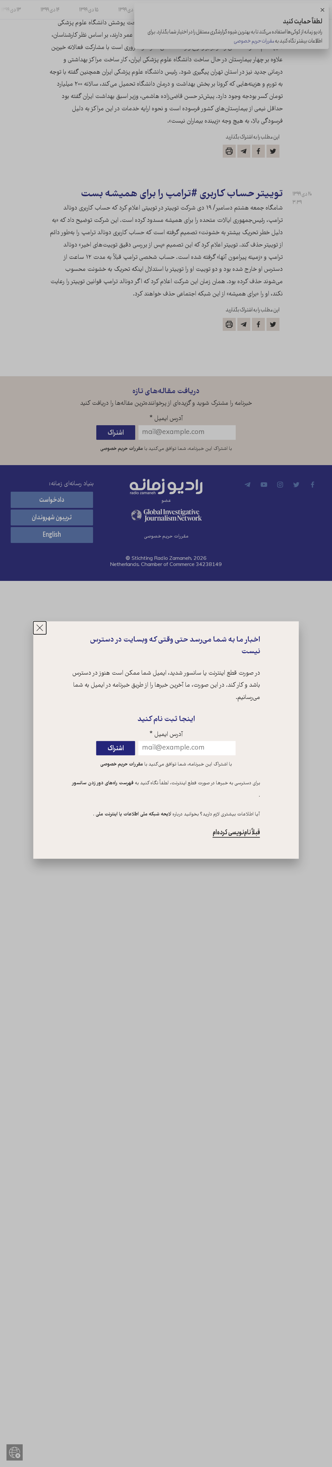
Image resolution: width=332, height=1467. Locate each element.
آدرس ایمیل (166, 734)
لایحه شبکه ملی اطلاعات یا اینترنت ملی (132, 814)
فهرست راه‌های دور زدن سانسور (103, 783)
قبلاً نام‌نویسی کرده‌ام (236, 832)
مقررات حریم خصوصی (121, 764)
